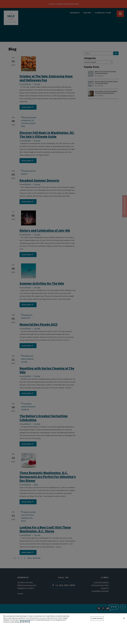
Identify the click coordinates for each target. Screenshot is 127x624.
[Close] (124, 618)
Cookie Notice (24, 622)
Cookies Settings (97, 618)
